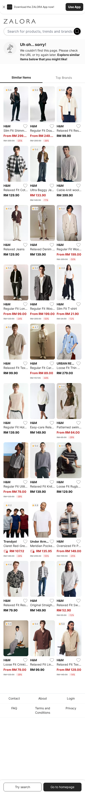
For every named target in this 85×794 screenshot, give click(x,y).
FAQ (14, 708)
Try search (22, 787)
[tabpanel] (42, 382)
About (42, 698)
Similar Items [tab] (21, 77)
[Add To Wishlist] (25, 126)
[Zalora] (42, 21)
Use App (74, 7)
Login (71, 698)
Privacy (71, 708)
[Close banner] (4, 7)
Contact (14, 698)
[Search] (77, 31)
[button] (42, 7)
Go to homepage (62, 787)
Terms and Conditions (42, 710)
